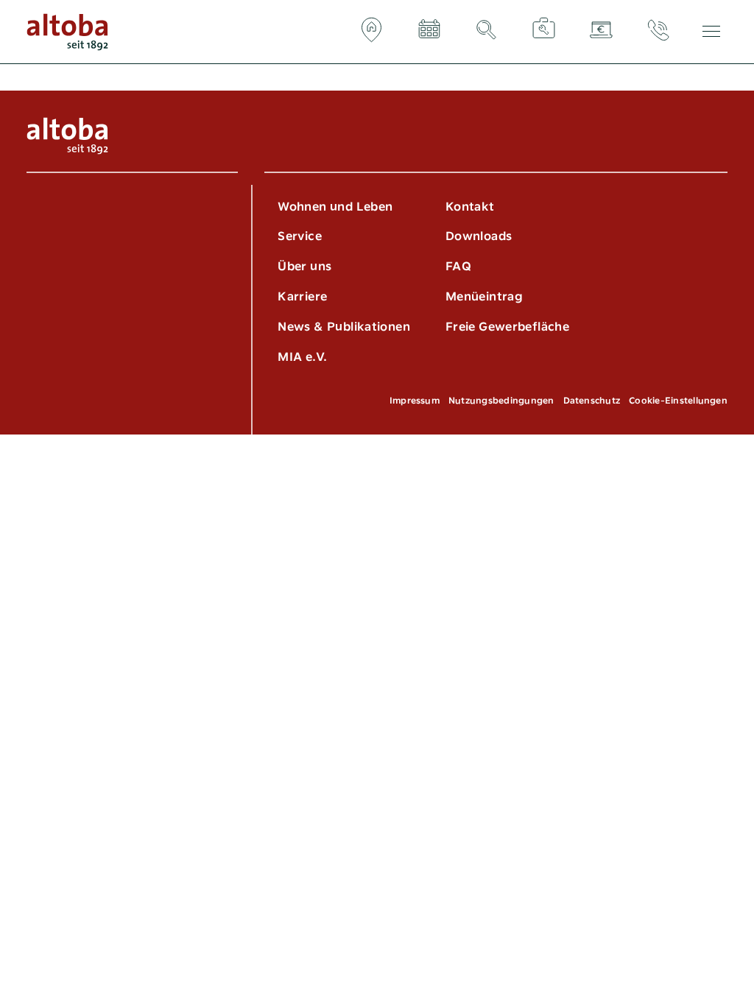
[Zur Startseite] (67, 31)
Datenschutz (592, 400)
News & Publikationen (344, 327)
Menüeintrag (484, 296)
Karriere (302, 296)
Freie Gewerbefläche (507, 327)
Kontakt (470, 207)
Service (300, 236)
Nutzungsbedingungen (501, 400)
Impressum (415, 400)
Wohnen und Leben (335, 207)
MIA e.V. (302, 357)
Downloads (478, 236)
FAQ (458, 266)
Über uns (304, 266)
